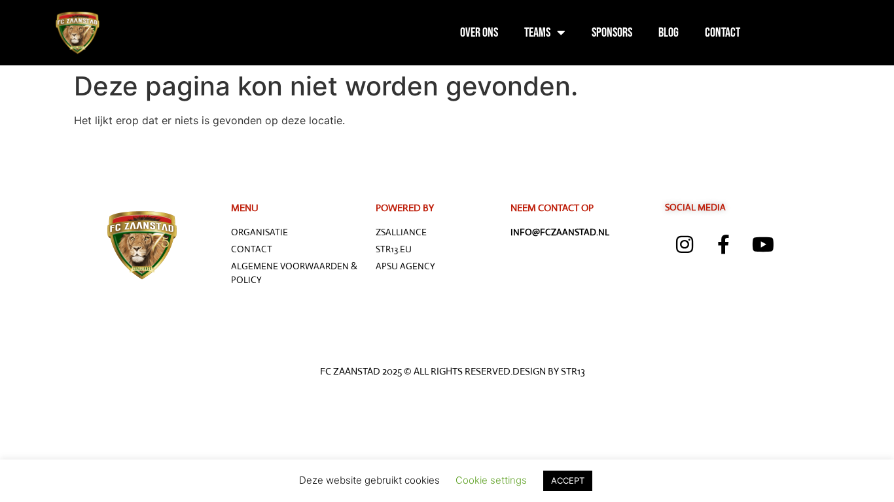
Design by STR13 (548, 371)
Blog (668, 33)
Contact (722, 33)
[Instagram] (684, 244)
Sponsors (612, 33)
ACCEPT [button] (567, 480)
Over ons (479, 33)
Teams (537, 33)
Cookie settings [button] (491, 480)
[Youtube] (763, 244)
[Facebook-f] (723, 244)
